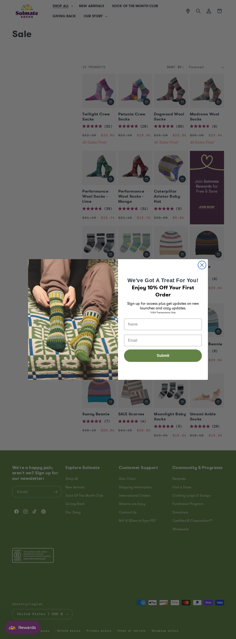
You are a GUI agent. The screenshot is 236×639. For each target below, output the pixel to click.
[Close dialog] (202, 265)
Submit (163, 356)
